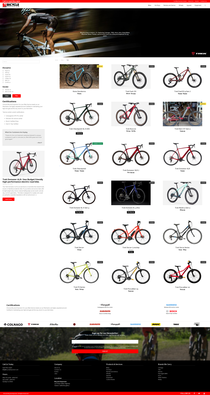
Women (8, 89)
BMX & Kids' (9, 91)
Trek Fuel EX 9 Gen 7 (182, 91)
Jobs (55, 373)
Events (197, 1)
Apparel (189, 5)
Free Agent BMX (163, 373)
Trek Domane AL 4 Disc (131, 208)
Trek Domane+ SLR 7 (131, 170)
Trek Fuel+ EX (131, 91)
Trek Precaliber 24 (131, 289)
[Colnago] (13, 324)
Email (73, 338)
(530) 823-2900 (14, 1)
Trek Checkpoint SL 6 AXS (79, 129)
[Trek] (33, 324)
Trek (159, 369)
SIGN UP (105, 351)
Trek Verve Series (182, 248)
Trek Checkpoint (79, 169)
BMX (7, 80)
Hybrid (7, 76)
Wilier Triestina (162, 377)
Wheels (181, 5)
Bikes (149, 5)
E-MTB (7, 82)
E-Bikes (8, 78)
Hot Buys (157, 5)
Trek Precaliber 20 (182, 287)
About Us (190, 1)
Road (7, 70)
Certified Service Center (180, 1)
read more (8, 199)
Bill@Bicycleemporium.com (10, 369)
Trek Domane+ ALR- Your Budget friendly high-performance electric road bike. (23, 180)
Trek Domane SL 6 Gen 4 (79, 208)
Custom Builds (110, 379)
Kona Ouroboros (79, 91)
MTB (7, 72)
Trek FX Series (79, 287)
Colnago (160, 367)
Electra (160, 371)
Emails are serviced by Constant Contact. (117, 347)
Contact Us (203, 1)
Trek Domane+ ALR (182, 169)
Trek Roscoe (131, 129)
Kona (159, 375)
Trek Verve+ (79, 248)
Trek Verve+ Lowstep (130, 248)
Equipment (198, 5)
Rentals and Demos (169, 5)
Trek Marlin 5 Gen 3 (182, 208)
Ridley (160, 379)
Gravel (7, 74)
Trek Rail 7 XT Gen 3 (182, 129)
